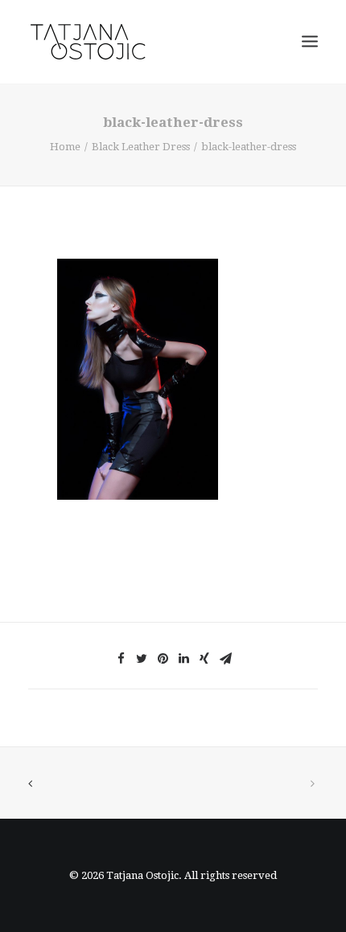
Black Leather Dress (141, 147)
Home (65, 147)
